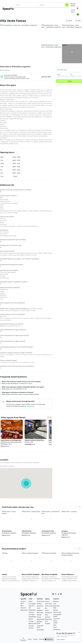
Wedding (39, 610)
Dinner (39, 617)
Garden (55, 610)
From (58, 74)
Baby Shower (41, 619)
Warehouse (48, 612)
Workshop (40, 612)
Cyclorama (56, 619)
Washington (32, 610)
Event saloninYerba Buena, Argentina (15, 66)
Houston (31, 612)
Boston (31, 619)
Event (38, 608)
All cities (31, 628)
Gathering (40, 606)
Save (79, 20)
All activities (40, 630)
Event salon (48, 604)
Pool (54, 604)
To (71, 74)
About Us (23, 608)
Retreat (39, 615)
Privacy (35, 639)
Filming (39, 604)
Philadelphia (32, 617)
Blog (21, 605)
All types (47, 623)
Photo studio (49, 606)
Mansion (47, 617)
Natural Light (57, 612)
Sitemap (41, 639)
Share (70, 20)
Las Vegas (32, 614)
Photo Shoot (41, 601)
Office (47, 610)
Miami (30, 601)
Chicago (31, 621)
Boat (46, 615)
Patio (54, 625)
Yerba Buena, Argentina (7, 466)
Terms (30, 639)
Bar (46, 608)
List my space (73, 11)
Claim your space (46, 76)
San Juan (31, 626)
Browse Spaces (73, 5)
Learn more (30, 406)
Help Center (24, 610)
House (47, 601)
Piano (55, 627)
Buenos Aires (33, 623)
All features (56, 629)
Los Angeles (32, 604)
